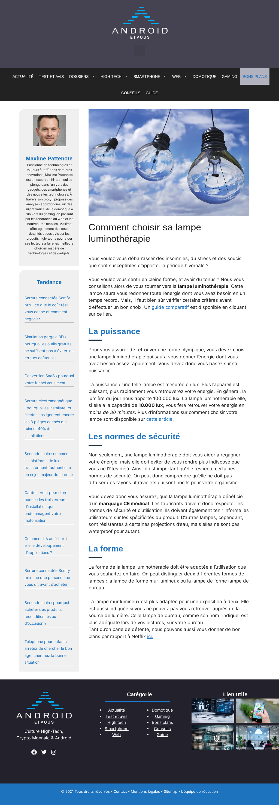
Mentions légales (145, 791)
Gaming (229, 76)
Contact (120, 791)
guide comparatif (170, 307)
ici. (150, 636)
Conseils (130, 93)
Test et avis (51, 76)
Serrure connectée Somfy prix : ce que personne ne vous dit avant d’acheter (47, 577)
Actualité (23, 76)
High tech (111, 76)
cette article (159, 419)
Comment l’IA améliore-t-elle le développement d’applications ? (47, 545)
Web (176, 76)
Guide (152, 93)
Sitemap (170, 791)
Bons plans (255, 76)
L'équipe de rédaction (199, 791)
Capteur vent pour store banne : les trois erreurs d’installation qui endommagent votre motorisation (46, 506)
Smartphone (147, 76)
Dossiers (79, 76)
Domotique (204, 76)
